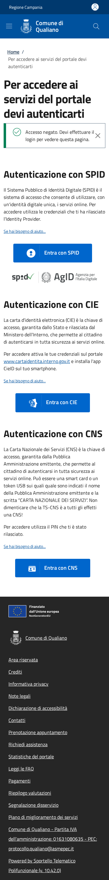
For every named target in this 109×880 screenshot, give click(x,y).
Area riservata (23, 659)
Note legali (19, 696)
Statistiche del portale (31, 756)
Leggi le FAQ (21, 768)
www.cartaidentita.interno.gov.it (37, 361)
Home (13, 51)
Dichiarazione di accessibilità (37, 708)
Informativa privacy (28, 683)
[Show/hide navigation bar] (9, 26)
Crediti (15, 671)
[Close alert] (98, 135)
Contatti (16, 720)
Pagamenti (19, 780)
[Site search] (96, 26)
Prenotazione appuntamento (37, 732)
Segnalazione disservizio (33, 805)
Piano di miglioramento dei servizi (43, 817)
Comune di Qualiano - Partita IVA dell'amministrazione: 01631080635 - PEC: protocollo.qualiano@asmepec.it (52, 839)
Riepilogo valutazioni (29, 792)
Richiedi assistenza (28, 744)
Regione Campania (25, 7)
